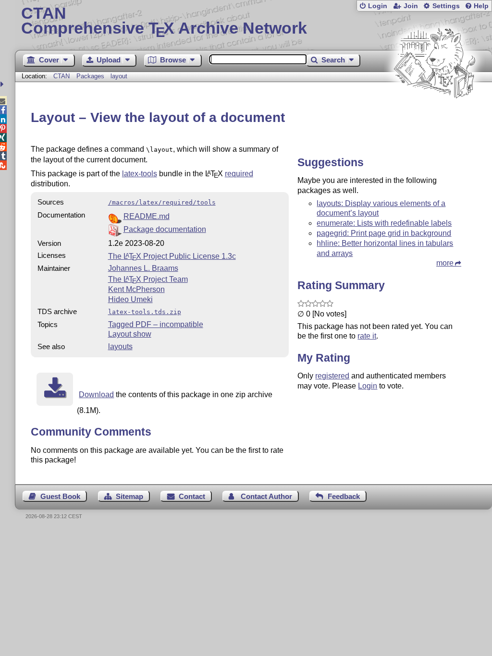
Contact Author (266, 496)
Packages (91, 76)
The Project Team (148, 279)
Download (96, 394)
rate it (366, 336)
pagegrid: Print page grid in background (384, 233)
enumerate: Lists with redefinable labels (384, 223)
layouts (120, 346)
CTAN (61, 76)
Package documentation (164, 229)
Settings (446, 6)
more (445, 263)
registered (332, 376)
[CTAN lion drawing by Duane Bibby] (434, 116)
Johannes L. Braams (143, 268)
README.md (146, 216)
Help (481, 6)
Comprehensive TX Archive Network (164, 21)
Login (377, 6)
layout (119, 76)
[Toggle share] (3, 84)
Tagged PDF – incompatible (155, 324)
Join (411, 6)
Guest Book (60, 496)
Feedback (344, 496)
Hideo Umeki (130, 299)
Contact (192, 496)
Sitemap (129, 496)
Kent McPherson (136, 289)
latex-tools (139, 174)
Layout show (129, 334)
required (239, 174)
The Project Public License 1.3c (172, 256)
